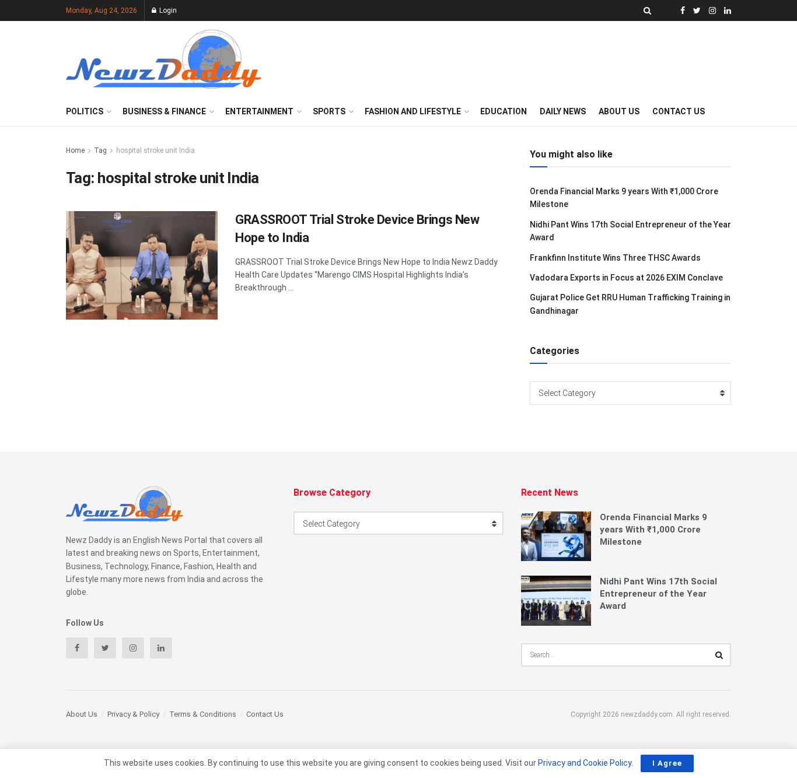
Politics (84, 111)
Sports (329, 111)
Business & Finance (164, 111)
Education (503, 111)
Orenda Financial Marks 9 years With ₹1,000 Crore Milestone (653, 529)
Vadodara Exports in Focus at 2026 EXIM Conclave (626, 277)
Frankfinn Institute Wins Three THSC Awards (615, 257)
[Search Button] (719, 655)
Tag (100, 150)
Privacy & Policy (133, 714)
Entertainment (259, 111)
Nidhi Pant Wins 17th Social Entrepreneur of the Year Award (658, 593)
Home (75, 150)
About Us (619, 111)
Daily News (563, 111)
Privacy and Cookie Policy (584, 763)
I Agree (667, 763)
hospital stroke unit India (155, 150)
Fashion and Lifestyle (413, 111)
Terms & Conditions (202, 714)
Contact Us (678, 111)
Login (167, 10)
